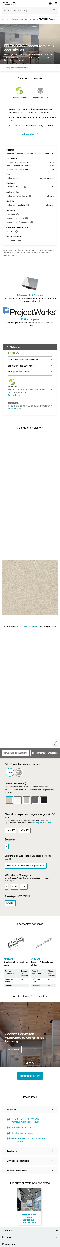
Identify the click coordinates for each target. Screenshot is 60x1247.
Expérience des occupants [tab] (21, 366)
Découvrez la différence (30, 295)
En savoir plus (14, 395)
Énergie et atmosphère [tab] (19, 372)
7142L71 (35, 958)
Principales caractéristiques (16, 67)
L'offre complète (30, 319)
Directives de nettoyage (22, 1133)
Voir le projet (13, 1049)
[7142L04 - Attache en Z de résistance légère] (16, 943)
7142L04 (8, 958)
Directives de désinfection (23, 1127)
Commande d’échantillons (15, 753)
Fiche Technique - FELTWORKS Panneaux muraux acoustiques (25, 1120)
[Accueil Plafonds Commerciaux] (9, 3)
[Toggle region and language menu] (50, 3)
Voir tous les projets (30, 1075)
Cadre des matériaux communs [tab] (23, 360)
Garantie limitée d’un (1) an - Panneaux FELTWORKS (28, 1140)
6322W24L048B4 (29, 626)
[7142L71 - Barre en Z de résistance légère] (44, 943)
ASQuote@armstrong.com (41, 823)
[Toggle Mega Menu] (56, 3)
